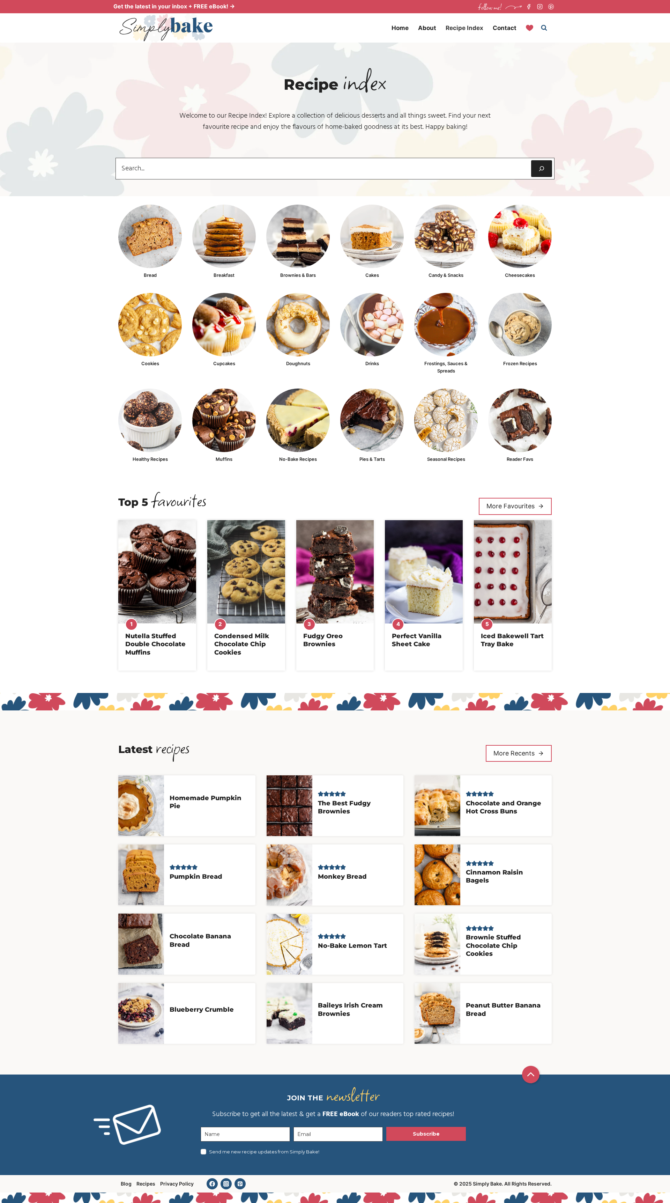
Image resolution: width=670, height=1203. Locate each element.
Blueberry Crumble (202, 1009)
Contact (504, 27)
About (427, 27)
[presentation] (157, 571)
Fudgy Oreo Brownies (323, 640)
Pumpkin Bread (196, 876)
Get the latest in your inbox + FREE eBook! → (174, 6)
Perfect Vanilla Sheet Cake (416, 640)
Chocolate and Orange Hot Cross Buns (503, 807)
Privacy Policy (177, 1184)
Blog (126, 1184)
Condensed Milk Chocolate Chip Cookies (241, 644)
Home (400, 27)
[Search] (541, 168)
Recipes (145, 1184)
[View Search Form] (544, 28)
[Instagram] (539, 6)
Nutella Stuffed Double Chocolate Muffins (155, 644)
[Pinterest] (551, 6)
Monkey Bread (342, 876)
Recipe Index (464, 27)
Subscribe (426, 1134)
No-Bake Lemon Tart (352, 946)
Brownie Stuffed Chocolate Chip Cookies (493, 945)
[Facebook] (528, 6)
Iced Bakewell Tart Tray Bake (512, 640)
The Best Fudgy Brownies (344, 807)
